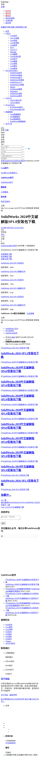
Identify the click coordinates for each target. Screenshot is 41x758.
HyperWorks (10, 105)
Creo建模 (13, 54)
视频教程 (9, 112)
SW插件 (8, 634)
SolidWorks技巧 (16, 77)
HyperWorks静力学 (17, 109)
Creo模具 (13, 45)
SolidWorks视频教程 (18, 121)
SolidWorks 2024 (11, 328)
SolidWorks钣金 (16, 75)
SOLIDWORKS (11, 71)
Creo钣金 (13, 68)
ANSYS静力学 (16, 100)
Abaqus (8, 641)
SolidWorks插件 (16, 96)
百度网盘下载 (6, 254)
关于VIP (8, 124)
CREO (7, 33)
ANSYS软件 (15, 103)
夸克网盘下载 (6, 256)
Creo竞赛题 (14, 43)
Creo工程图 (14, 38)
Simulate (13, 52)
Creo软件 (13, 36)
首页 (7, 31)
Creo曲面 (13, 61)
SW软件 (8, 632)
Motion (12, 87)
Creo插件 (13, 66)
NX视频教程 (15, 117)
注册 (3, 7)
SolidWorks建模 (16, 89)
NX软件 (8, 639)
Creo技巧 (13, 59)
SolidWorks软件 (16, 73)
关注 (3, 234)
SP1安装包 (9, 331)
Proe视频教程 (15, 119)
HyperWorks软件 (16, 107)
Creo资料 (13, 64)
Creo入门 (13, 50)
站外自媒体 (10, 18)
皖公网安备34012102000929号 (13, 699)
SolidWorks (9, 161)
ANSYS (8, 98)
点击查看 (30, 313)
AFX (12, 47)
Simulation (14, 91)
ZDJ (13, 337)
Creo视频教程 (15, 114)
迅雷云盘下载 (6, 259)
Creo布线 (13, 40)
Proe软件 (8, 625)
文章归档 (9, 20)
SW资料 (8, 637)
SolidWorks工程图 (17, 85)
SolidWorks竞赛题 (17, 80)
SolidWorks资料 (16, 93)
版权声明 (13, 695)
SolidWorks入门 (16, 82)
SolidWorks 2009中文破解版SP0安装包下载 (22, 584)
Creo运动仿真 (15, 56)
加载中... (6, 494)
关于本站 (5, 679)
